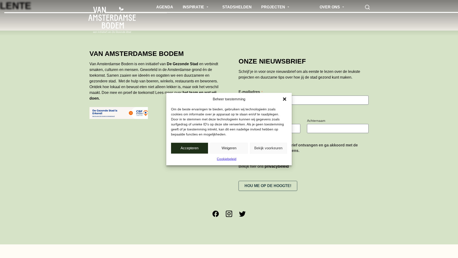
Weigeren (229, 148)
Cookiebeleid (226, 159)
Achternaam (316, 121)
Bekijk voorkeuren (268, 148)
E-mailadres (251, 92)
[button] (284, 99)
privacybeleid (277, 166)
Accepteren (189, 148)
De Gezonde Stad (182, 64)
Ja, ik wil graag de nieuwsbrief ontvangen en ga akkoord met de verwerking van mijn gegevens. (300, 148)
